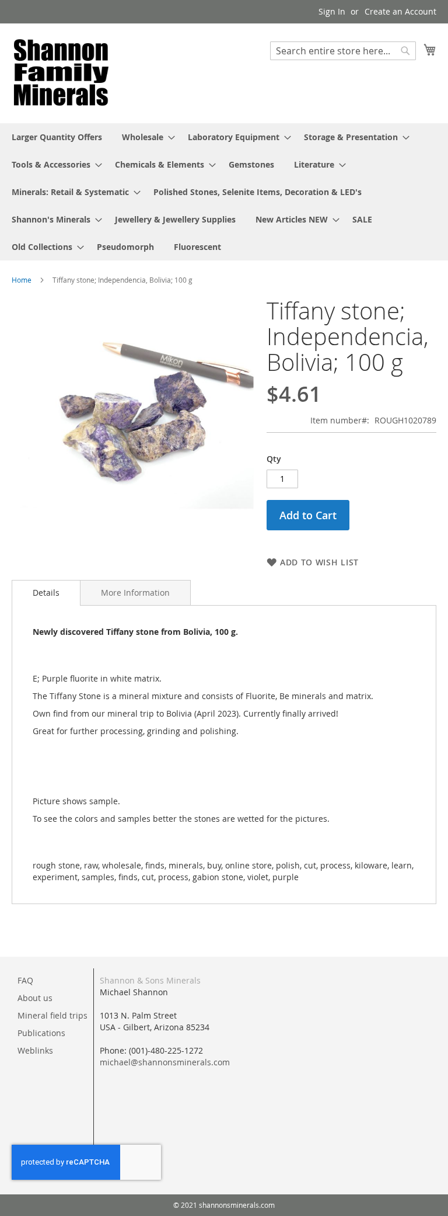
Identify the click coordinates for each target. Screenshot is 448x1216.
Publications (41, 1032)
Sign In (331, 11)
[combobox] (343, 50)
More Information (135, 592)
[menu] (224, 191)
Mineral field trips (53, 1015)
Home (22, 279)
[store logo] (61, 73)
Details (46, 592)
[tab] (46, 593)
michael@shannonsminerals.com (165, 1062)
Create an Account (400, 11)
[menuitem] (57, 137)
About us (35, 997)
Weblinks (35, 1050)
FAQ (25, 980)
